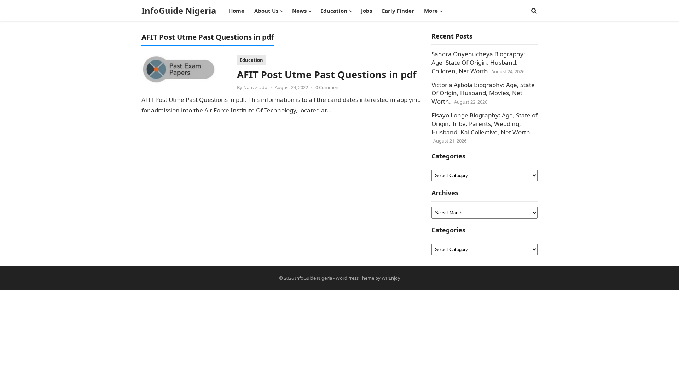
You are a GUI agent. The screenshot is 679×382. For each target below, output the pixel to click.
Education (251, 60)
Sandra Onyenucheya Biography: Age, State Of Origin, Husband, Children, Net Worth (478, 62)
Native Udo (255, 87)
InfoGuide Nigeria (178, 10)
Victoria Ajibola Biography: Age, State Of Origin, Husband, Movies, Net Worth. (483, 93)
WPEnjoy (391, 278)
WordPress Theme (355, 278)
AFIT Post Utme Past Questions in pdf (327, 74)
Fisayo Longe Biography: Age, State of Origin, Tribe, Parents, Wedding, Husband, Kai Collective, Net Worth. (484, 123)
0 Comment (327, 87)
